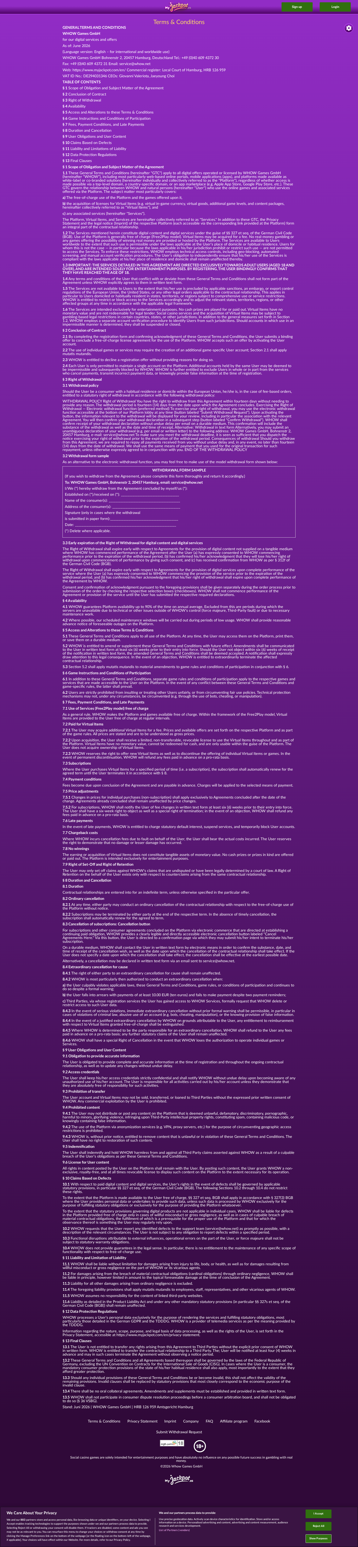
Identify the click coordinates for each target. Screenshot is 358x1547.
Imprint (170, 1421)
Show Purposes (318, 1538)
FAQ (209, 1421)
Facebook (262, 1421)
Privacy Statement (142, 1421)
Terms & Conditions (104, 1421)
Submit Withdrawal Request (179, 1432)
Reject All (318, 1526)
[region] (179, 1527)
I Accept (318, 1514)
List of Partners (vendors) (174, 1530)
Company (191, 1421)
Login (335, 6)
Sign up (297, 6)
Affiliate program (234, 1421)
